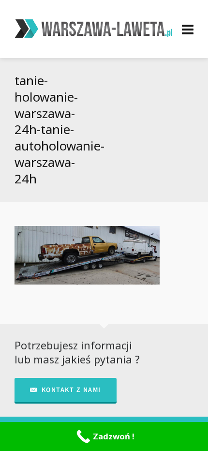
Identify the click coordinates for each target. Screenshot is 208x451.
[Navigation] (187, 29)
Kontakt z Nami (71, 389)
